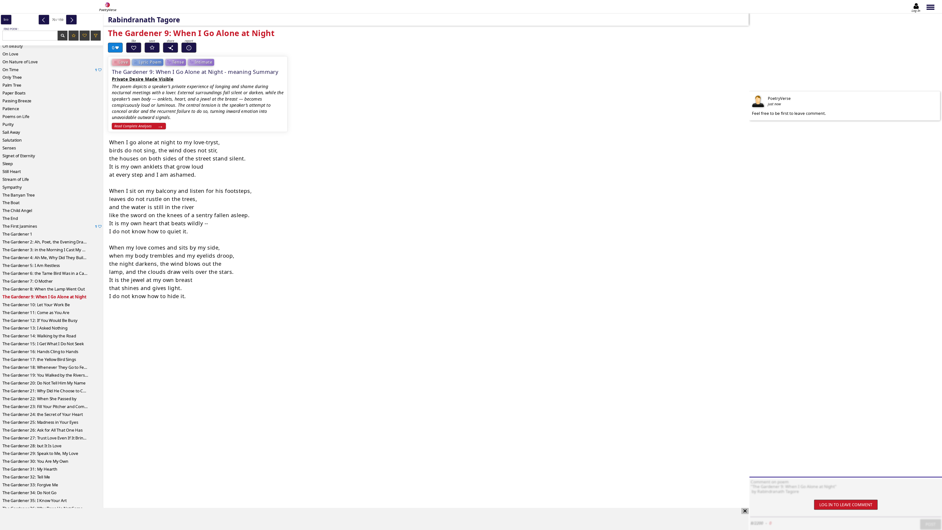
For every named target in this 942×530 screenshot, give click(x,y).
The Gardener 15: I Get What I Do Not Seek (43, 343)
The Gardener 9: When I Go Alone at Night (44, 297)
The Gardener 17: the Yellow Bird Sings (39, 359)
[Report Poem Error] (189, 48)
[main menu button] (933, 6)
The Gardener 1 (17, 234)
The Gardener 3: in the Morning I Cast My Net (45, 249)
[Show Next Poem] (71, 19)
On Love (10, 54)
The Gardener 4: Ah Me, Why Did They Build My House (52, 257)
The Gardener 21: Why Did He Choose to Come (47, 391)
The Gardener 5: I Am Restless (31, 265)
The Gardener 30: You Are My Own (35, 461)
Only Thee (12, 77)
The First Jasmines (49, 226)
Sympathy (12, 187)
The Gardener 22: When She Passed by (39, 398)
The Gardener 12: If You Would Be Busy (40, 320)
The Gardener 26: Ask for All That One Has (42, 430)
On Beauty (12, 46)
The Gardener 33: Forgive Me (30, 485)
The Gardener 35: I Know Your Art (34, 500)
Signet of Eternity (18, 156)
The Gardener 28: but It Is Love (32, 446)
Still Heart (11, 171)
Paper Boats (14, 93)
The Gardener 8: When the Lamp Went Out (43, 289)
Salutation (12, 140)
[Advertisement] (369, 519)
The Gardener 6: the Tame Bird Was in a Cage (45, 273)
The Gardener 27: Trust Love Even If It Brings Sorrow (52, 438)
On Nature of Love (20, 62)
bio (6, 19)
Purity (8, 124)
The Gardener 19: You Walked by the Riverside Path (51, 375)
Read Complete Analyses (133, 126)
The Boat (10, 202)
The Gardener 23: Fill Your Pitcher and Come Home (50, 406)
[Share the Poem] (170, 48)
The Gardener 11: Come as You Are (35, 312)
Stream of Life (15, 179)
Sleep (7, 163)
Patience (10, 108)
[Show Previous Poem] (44, 19)
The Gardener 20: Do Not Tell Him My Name (44, 383)
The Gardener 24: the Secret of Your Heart (42, 414)
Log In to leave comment (845, 504)
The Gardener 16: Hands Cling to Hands (40, 351)
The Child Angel (17, 210)
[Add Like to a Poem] (133, 48)
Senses (9, 148)
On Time (49, 69)
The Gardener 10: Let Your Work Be (36, 304)
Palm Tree (11, 85)
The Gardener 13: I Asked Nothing (34, 328)
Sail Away (11, 132)
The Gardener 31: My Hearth (29, 469)
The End (10, 218)
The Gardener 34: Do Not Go (29, 492)
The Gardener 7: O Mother (27, 281)
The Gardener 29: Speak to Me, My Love (40, 453)
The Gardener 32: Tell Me (26, 477)
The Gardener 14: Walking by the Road (39, 336)
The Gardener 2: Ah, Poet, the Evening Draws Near (50, 242)
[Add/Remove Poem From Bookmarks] (152, 48)
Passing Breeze (16, 101)
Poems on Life (15, 116)
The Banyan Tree (18, 195)
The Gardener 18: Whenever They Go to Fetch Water (52, 367)
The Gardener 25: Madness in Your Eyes (40, 422)
